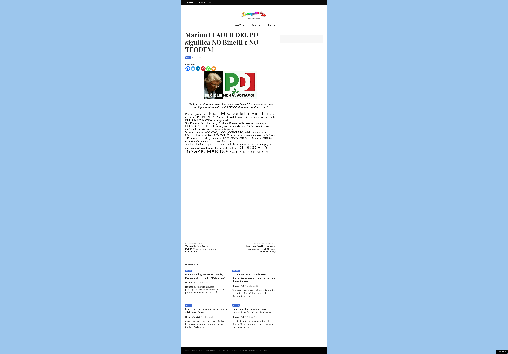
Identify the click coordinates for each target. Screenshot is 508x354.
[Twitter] (193, 68)
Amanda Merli (192, 282)
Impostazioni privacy (502, 351)
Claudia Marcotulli (194, 317)
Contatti (190, 2)
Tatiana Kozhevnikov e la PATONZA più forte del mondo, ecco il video (200, 249)
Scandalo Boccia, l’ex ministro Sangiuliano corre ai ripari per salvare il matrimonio (253, 278)
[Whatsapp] (208, 68)
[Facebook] (187, 68)
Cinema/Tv (236, 25)
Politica (188, 58)
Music (270, 25)
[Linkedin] (198, 68)
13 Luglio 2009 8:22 (200, 58)
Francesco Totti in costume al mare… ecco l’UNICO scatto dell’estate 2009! (261, 249)
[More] (213, 68)
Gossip (254, 25)
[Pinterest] (203, 68)
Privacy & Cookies (205, 2)
